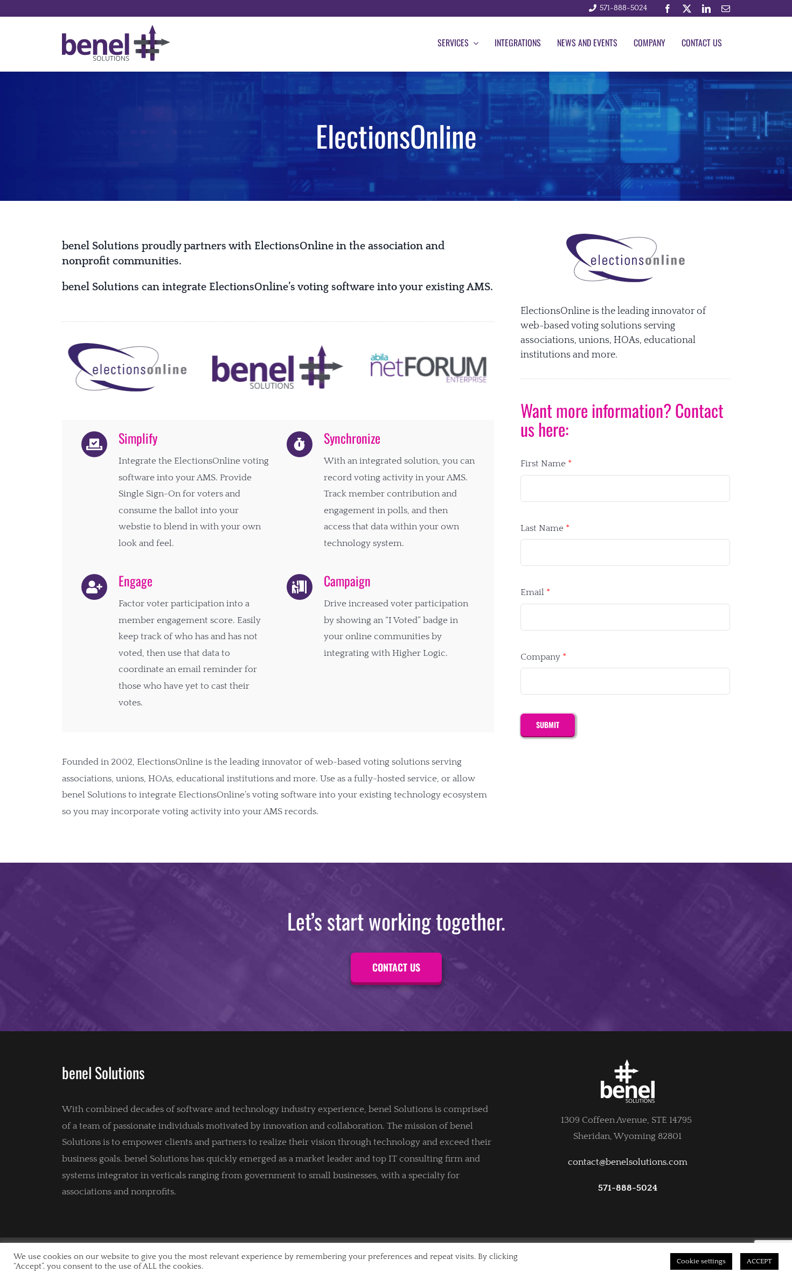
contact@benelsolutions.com (627, 1162)
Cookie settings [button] (701, 1261)
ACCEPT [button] (759, 1261)
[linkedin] (706, 8)
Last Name (544, 528)
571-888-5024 (623, 8)
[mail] (725, 8)
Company (543, 657)
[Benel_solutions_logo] (116, 29)
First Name (546, 463)
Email (535, 592)
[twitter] (687, 8)
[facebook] (667, 8)
